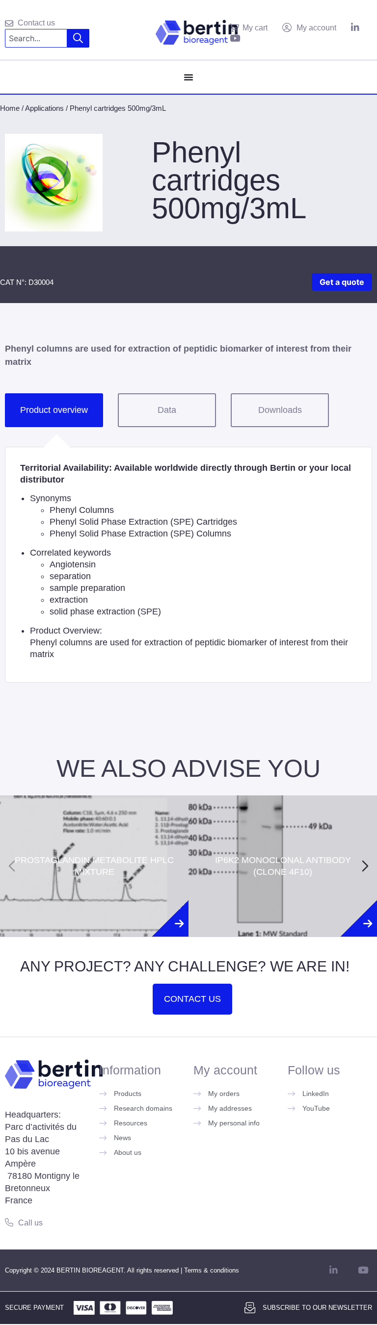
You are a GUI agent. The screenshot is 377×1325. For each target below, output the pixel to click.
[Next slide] (365, 866)
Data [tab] (167, 410)
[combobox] (36, 38)
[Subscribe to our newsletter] (249, 1307)
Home (10, 108)
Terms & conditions (211, 1270)
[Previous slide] (12, 866)
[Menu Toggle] (188, 77)
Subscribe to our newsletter (317, 1307)
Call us (30, 1223)
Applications (44, 108)
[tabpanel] (188, 565)
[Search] (78, 38)
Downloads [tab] (280, 410)
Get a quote (342, 282)
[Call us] (9, 1222)
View (94, 906)
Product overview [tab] (54, 410)
